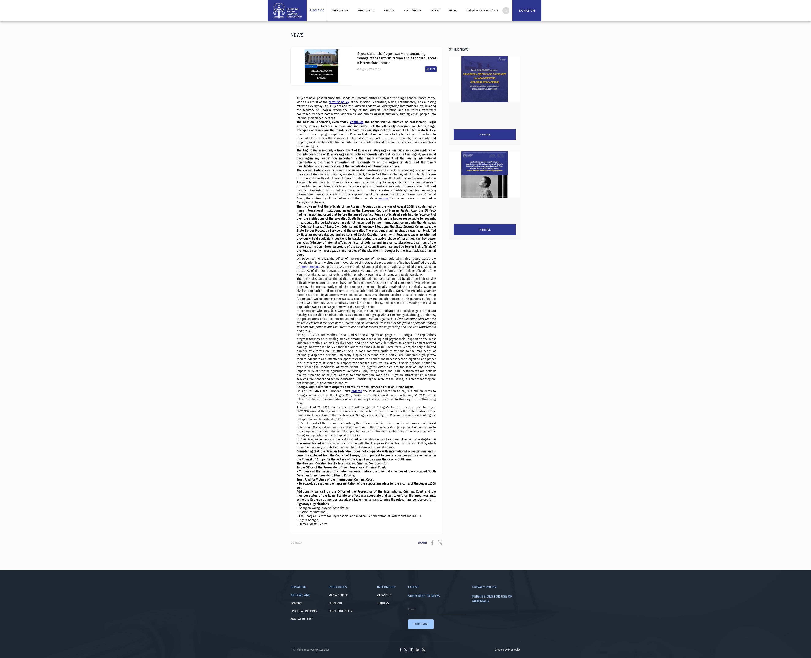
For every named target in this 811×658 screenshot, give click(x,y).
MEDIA (453, 10)
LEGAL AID (335, 603)
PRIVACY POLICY (484, 587)
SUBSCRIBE (421, 624)
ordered (356, 391)
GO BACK (296, 543)
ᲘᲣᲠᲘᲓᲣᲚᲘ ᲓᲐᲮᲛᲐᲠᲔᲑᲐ (482, 10)
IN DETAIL (484, 134)
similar (383, 198)
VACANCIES (384, 595)
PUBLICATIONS (412, 10)
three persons (309, 267)
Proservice (514, 649)
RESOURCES (338, 587)
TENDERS (383, 603)
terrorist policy (339, 102)
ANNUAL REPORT (301, 619)
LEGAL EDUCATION (340, 611)
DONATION (527, 10)
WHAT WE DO (366, 10)
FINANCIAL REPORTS (303, 611)
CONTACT (296, 603)
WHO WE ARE (339, 10)
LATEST (435, 10)
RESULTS (389, 10)
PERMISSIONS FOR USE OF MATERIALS (492, 598)
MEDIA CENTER (338, 595)
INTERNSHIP (386, 587)
